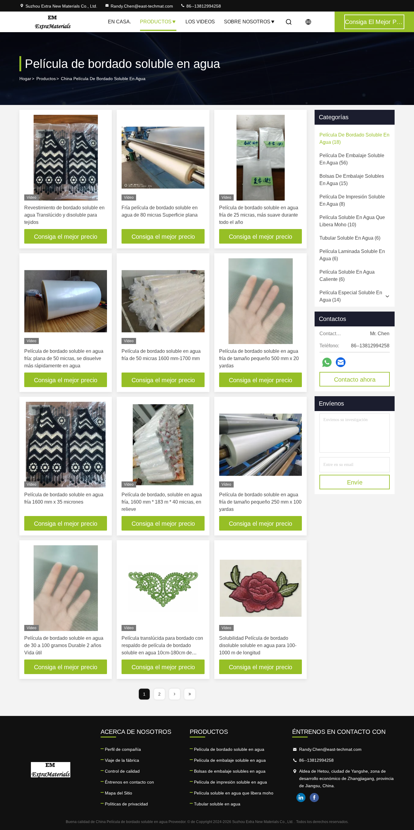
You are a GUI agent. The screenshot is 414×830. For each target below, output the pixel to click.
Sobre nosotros (247, 21)
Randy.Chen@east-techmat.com (142, 6)
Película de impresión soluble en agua (230, 782)
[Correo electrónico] (341, 362)
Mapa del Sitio (118, 793)
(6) (349, 238)
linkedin (300, 797)
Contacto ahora (355, 379)
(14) (350, 296)
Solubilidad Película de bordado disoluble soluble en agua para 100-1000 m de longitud (257, 645)
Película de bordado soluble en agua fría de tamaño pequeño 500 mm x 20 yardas (259, 358)
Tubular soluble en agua (217, 803)
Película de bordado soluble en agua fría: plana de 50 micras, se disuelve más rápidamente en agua (63, 358)
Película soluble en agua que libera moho (233, 793)
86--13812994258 (203, 6)
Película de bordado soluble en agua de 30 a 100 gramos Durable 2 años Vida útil (63, 645)
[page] (174, 694)
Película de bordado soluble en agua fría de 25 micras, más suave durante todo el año (258, 215)
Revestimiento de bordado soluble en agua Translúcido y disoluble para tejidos (64, 215)
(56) (351, 159)
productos (46, 78)
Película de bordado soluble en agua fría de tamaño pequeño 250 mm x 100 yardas (260, 502)
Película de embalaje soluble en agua (230, 760)
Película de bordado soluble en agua (229, 749)
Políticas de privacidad (126, 803)
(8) (352, 200)
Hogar (25, 78)
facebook (314, 797)
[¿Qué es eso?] (327, 362)
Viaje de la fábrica (122, 760)
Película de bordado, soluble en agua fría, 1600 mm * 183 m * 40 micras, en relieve (162, 502)
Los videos (200, 21)
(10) (352, 221)
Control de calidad (122, 771)
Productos (156, 21)
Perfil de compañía (123, 749)
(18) (354, 138)
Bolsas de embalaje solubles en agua (229, 771)
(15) (351, 180)
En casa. (119, 21)
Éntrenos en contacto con (129, 782)
